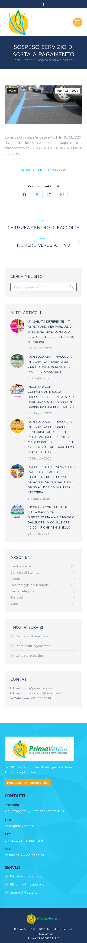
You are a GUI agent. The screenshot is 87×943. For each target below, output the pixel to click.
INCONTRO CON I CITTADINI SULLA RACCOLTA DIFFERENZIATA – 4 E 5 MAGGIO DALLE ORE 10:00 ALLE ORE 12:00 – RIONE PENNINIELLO (51, 517)
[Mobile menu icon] (77, 22)
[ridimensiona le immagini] (17, 326)
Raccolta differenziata (32, 636)
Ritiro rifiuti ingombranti (33, 646)
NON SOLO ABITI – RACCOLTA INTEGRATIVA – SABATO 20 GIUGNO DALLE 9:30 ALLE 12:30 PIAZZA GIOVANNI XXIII (52, 364)
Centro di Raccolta (29, 655)
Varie (12, 90)
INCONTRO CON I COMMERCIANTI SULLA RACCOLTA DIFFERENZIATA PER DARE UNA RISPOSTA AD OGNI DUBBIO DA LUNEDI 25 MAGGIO (51, 396)
